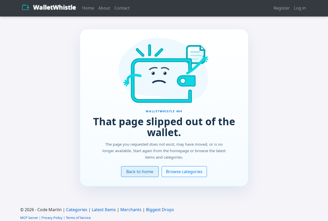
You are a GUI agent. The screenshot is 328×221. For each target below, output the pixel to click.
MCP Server (29, 217)
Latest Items (104, 209)
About (104, 8)
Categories (76, 209)
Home (88, 8)
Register (282, 8)
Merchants (131, 209)
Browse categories (184, 171)
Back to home (139, 171)
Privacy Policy (51, 217)
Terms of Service (78, 217)
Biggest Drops (160, 209)
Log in (300, 8)
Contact (122, 8)
